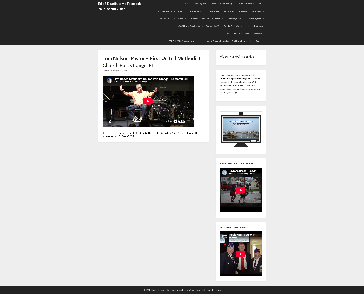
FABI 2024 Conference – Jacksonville (245, 33)
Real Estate (258, 11)
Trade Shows (162, 18)
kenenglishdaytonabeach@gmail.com (237, 78)
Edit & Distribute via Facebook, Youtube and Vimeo (120, 6)
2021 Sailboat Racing (221, 3)
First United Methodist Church (152, 132)
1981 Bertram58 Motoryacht (170, 11)
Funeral (243, 11)
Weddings (229, 11)
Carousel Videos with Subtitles (207, 18)
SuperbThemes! (214, 290)
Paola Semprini (197, 11)
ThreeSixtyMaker (255, 18)
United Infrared (256, 26)
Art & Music (180, 18)
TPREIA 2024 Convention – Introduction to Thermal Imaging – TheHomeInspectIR (209, 41)
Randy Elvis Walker (233, 26)
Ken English (200, 3)
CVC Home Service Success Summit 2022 (198, 26)
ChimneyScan (234, 18)
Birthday (214, 11)
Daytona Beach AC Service (250, 3)
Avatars (260, 41)
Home (187, 3)
